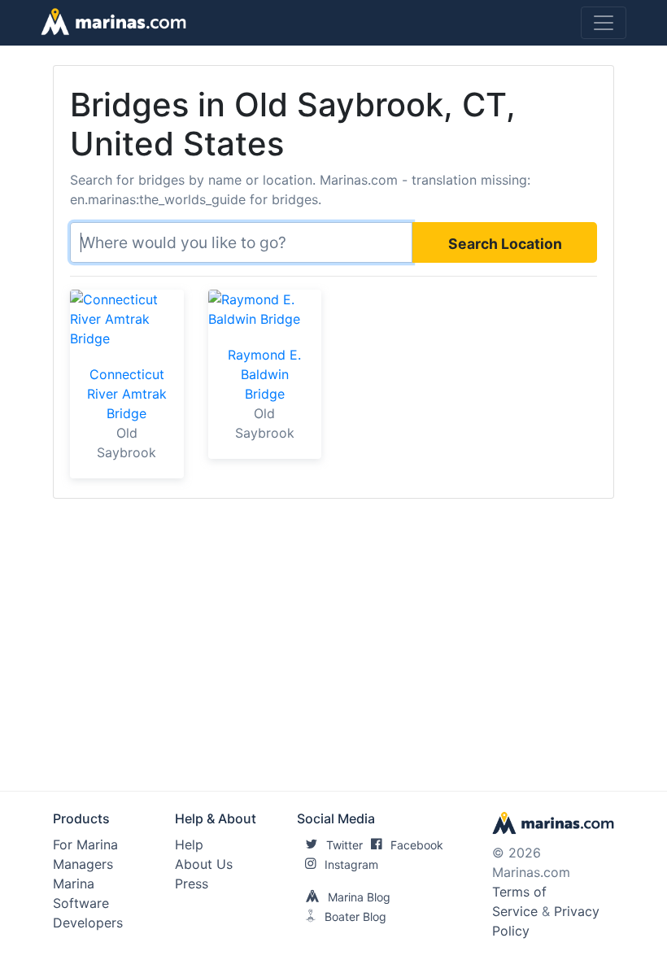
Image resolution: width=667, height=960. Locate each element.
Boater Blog (355, 916)
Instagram (351, 864)
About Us (204, 864)
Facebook (416, 845)
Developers (88, 922)
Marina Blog (359, 897)
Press (191, 883)
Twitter (344, 845)
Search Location (505, 243)
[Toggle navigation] (603, 23)
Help (189, 844)
